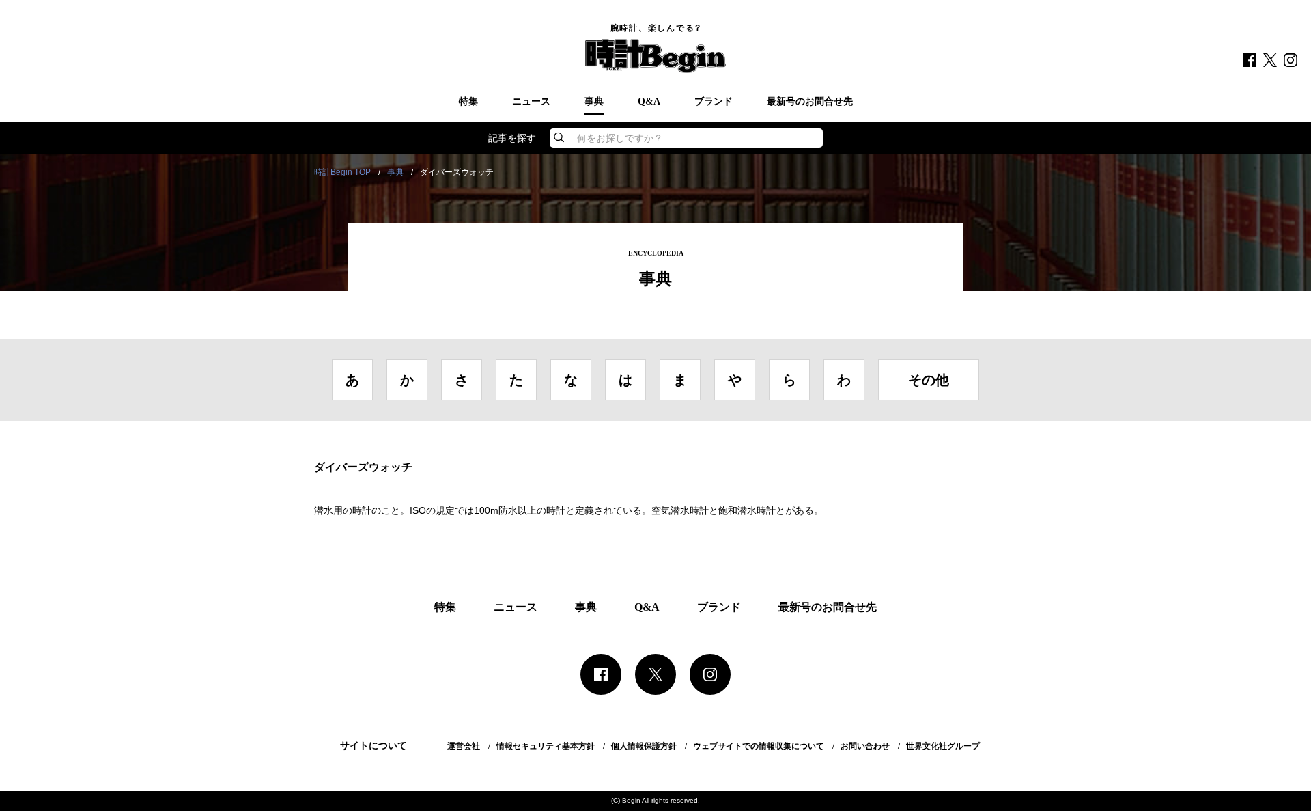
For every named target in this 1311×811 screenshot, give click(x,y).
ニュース (531, 102)
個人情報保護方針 (644, 746)
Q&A (649, 102)
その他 (928, 379)
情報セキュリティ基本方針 (545, 746)
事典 (594, 102)
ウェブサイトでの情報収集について (758, 746)
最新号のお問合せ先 (810, 102)
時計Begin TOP (342, 172)
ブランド (713, 102)
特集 (468, 102)
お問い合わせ (865, 746)
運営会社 (463, 746)
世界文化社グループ (943, 746)
